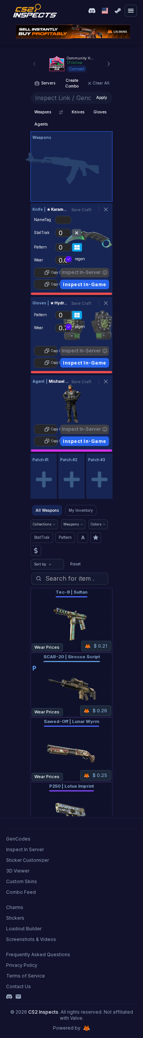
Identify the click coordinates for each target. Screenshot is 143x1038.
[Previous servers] (34, 64)
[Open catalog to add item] (71, 168)
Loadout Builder (24, 928)
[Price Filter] (36, 550)
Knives (78, 112)
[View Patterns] (77, 247)
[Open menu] (131, 11)
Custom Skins (21, 881)
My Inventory (81, 510)
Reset (75, 564)
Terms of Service (25, 976)
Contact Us (18, 986)
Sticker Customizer (27, 860)
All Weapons (47, 510)
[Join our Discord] (92, 11)
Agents (41, 124)
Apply (101, 97)
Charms (14, 907)
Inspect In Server (25, 849)
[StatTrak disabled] (76, 233)
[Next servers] (108, 64)
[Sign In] (118, 11)
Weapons (42, 112)
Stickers (15, 918)
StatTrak (42, 537)
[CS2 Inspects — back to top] (35, 10)
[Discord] (9, 996)
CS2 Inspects (43, 1012)
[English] (105, 11)
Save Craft (81, 209)
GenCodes (18, 839)
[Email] (18, 996)
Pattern (65, 537)
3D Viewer (17, 871)
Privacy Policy (21, 965)
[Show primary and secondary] (61, 112)
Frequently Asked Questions (38, 954)
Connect (76, 69)
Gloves (99, 112)
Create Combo (72, 83)
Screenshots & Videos (31, 939)
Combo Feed (21, 892)
